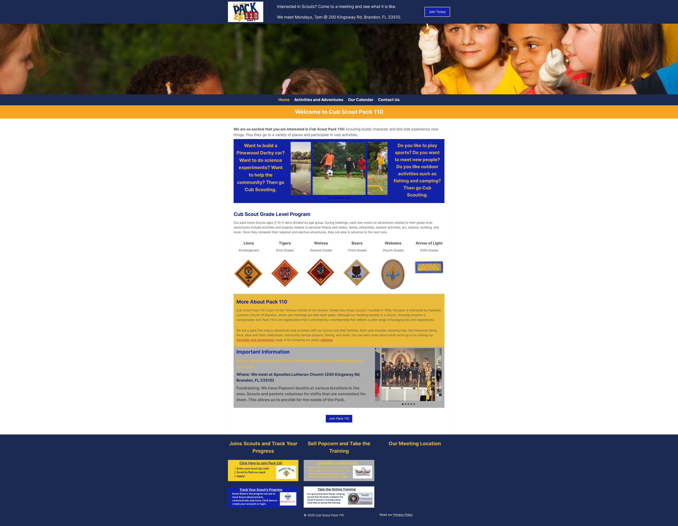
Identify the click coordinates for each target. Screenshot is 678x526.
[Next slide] (385, 168)
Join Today (437, 12)
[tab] (329, 198)
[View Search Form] (447, 59)
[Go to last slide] (378, 374)
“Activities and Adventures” (255, 340)
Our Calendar (360, 99)
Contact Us (389, 99)
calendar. (327, 340)
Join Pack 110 (339, 418)
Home (284, 99)
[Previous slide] (293, 168)
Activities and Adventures (318, 99)
